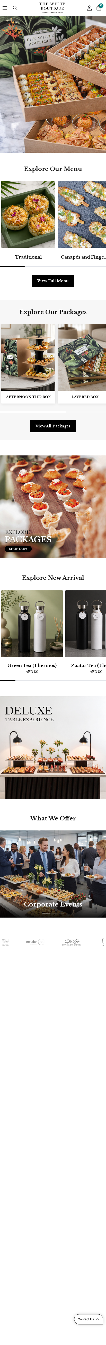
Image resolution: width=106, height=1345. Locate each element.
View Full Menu (53, 281)
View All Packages (53, 426)
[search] (15, 8)
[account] (89, 8)
